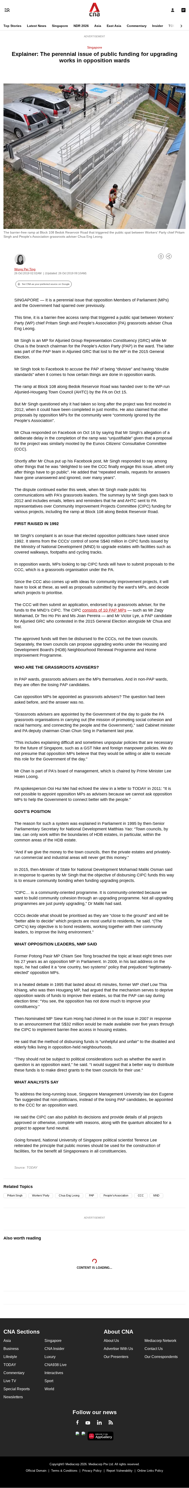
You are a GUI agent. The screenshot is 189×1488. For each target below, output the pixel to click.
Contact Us (154, 1349)
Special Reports (16, 1389)
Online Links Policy (150, 1470)
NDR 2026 (81, 26)
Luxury (50, 1357)
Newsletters (13, 1397)
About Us (111, 1341)
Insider (157, 26)
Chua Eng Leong (69, 1195)
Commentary (137, 26)
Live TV (9, 1381)
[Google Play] (77, 1435)
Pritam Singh (15, 1195)
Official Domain (36, 1470)
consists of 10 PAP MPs (104, 610)
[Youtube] (88, 1423)
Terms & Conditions (64, 1470)
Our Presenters (116, 1357)
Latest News (36, 26)
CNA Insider (54, 1349)
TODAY (174, 26)
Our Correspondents (161, 1357)
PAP (91, 1195)
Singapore (60, 26)
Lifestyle (10, 1357)
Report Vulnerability (119, 1470)
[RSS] (111, 1423)
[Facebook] (77, 1423)
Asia (97, 26)
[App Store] (83, 1435)
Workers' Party (40, 1195)
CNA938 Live (55, 1365)
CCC (141, 1195)
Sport (48, 1381)
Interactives (53, 1373)
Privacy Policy (92, 1470)
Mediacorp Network (160, 1341)
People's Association (115, 1195)
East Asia (114, 26)
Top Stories (12, 26)
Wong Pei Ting (24, 269)
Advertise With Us (118, 1349)
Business (11, 1349)
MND (156, 1195)
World (49, 1389)
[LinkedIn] (99, 1423)
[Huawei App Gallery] (101, 1436)
